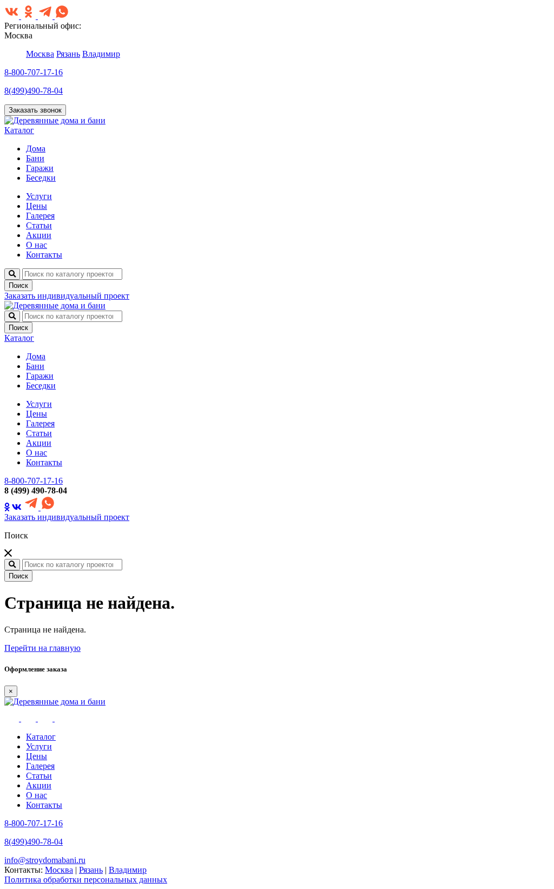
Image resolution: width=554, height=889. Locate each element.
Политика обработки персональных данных (85, 879)
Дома (35, 148)
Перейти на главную (42, 648)
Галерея (40, 215)
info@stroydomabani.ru (44, 860)
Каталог (19, 130)
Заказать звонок (35, 110)
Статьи (39, 225)
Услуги (39, 196)
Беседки (41, 177)
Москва (40, 53)
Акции (38, 235)
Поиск (18, 285)
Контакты (44, 254)
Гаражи (40, 168)
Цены (36, 205)
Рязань (68, 53)
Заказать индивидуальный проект (66, 295)
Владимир (101, 53)
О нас (36, 244)
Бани (35, 158)
